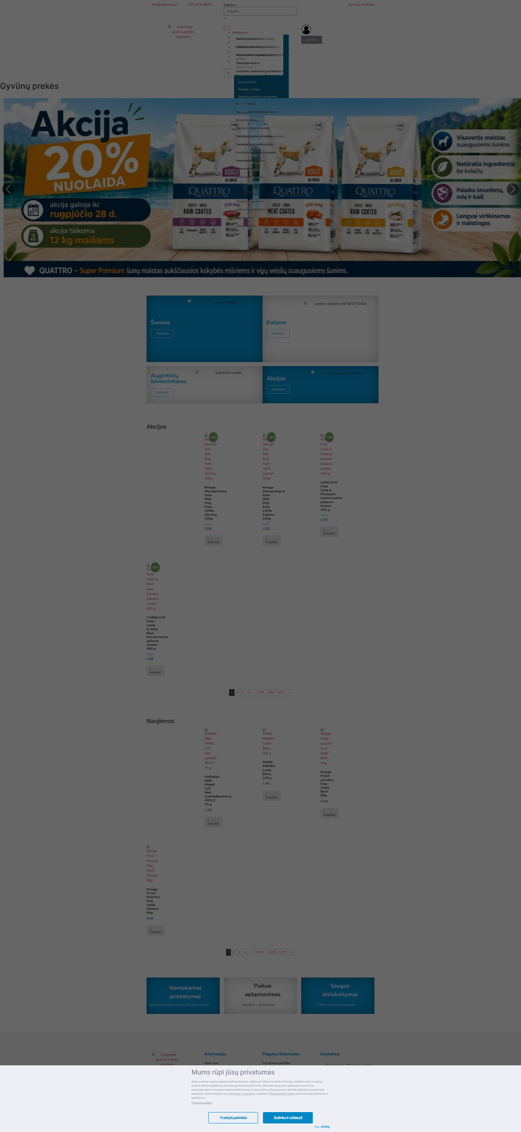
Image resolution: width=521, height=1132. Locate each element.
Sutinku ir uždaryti (288, 1118)
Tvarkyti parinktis (233, 1118)
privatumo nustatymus (242, 1093)
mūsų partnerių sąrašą (281, 1093)
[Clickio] (325, 1127)
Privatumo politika (202, 1102)
